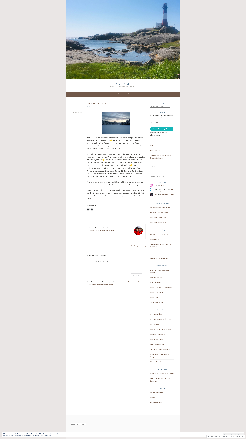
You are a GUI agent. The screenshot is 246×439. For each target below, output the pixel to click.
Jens (155, 194)
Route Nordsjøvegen (157, 344)
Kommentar (136, 275)
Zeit (92, 245)
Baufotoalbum (107, 94)
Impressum (155, 94)
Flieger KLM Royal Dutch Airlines (161, 288)
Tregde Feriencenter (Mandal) (160, 349)
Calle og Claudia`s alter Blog (159, 213)
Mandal (152, 398)
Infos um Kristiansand (157, 334)
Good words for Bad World (159, 234)
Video (166, 94)
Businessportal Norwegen (159, 258)
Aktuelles (89, 103)
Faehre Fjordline (155, 283)
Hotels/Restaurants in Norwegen (161, 329)
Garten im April (155, 150)
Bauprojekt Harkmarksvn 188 (160, 208)
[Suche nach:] (162, 166)
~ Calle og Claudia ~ (123, 84)
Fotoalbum (92, 94)
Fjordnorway (154, 324)
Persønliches (105, 103)
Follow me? (162, 112)
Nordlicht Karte (155, 239)
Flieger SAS (154, 298)
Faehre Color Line (156, 277)
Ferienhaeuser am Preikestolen (160, 319)
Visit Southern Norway (157, 362)
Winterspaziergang (138, 245)
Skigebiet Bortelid (156, 403)
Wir (145, 94)
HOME (81, 94)
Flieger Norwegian (156, 293)
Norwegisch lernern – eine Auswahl (162, 374)
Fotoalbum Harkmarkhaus (158, 223)
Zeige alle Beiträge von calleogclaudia (101, 230)
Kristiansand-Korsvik (157, 393)
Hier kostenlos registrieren (162, 129)
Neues (152, 145)
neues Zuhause (97, 103)
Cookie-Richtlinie (46, 435)
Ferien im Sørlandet (156, 314)
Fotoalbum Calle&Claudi (158, 218)
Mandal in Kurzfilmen (157, 339)
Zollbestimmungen (156, 303)
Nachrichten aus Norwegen (128, 94)
